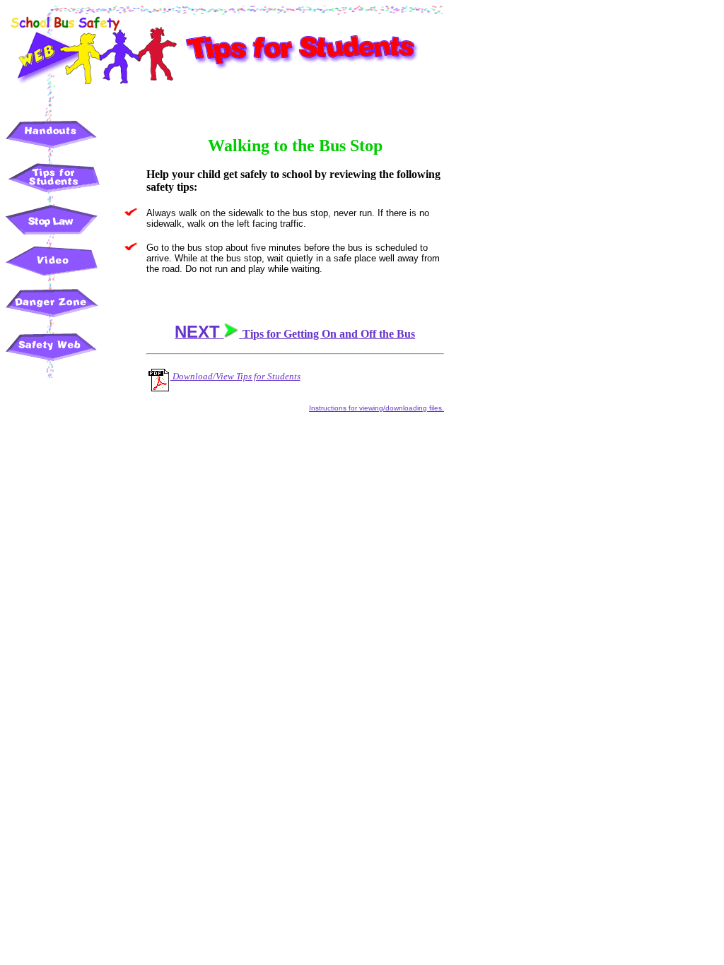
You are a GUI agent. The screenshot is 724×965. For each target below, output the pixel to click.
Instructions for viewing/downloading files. (376, 408)
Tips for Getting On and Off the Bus (295, 334)
